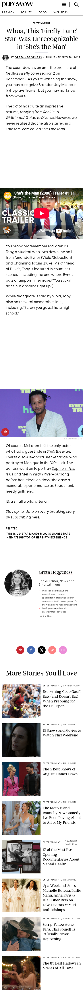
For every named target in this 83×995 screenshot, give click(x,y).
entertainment (41, 23)
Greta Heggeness (28, 57)
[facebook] (31, 650)
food (43, 12)
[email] (63, 650)
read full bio (45, 616)
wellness (61, 12)
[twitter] (42, 650)
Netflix (11, 73)
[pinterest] (5, 432)
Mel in (37, 474)
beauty (26, 12)
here (35, 517)
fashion (8, 12)
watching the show (60, 79)
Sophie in (60, 469)
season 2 (47, 73)
